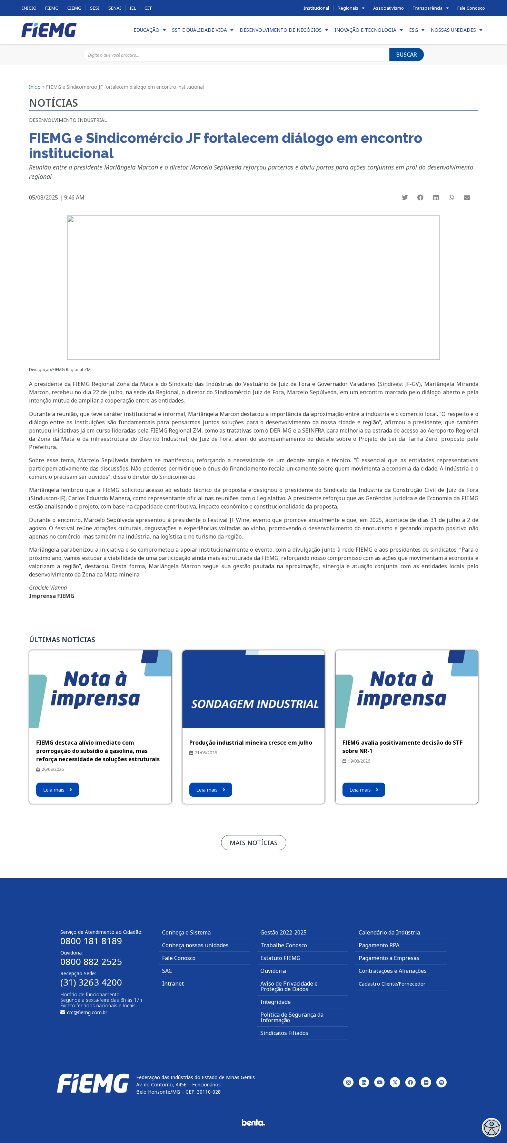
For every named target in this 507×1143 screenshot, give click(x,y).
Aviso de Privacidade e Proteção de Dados (289, 986)
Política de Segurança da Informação (292, 1017)
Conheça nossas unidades (195, 945)
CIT (148, 8)
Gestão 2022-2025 (283, 932)
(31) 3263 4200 (91, 982)
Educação (146, 30)
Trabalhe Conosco (283, 945)
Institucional (316, 8)
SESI (95, 8)
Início (29, 8)
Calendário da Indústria (389, 932)
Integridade (275, 1002)
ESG (413, 30)
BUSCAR (406, 54)
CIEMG (74, 8)
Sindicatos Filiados (284, 1033)
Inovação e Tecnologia (365, 30)
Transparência (427, 8)
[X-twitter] (395, 1082)
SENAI (114, 8)
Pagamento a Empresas (389, 958)
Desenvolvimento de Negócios (281, 30)
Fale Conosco (471, 8)
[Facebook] (410, 1082)
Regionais (348, 8)
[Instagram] (348, 1082)
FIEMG (52, 8)
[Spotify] (441, 1082)
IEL (133, 8)
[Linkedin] (364, 1082)
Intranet (173, 983)
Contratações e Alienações (393, 971)
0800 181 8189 (91, 940)
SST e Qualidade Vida (199, 30)
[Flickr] (426, 1082)
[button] (404, 197)
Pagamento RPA (379, 945)
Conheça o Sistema (186, 932)
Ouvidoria (273, 971)
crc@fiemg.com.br (87, 1012)
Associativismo (388, 8)
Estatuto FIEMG (280, 958)
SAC (167, 971)
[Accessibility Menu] (491, 1127)
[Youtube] (379, 1082)
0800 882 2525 (91, 961)
